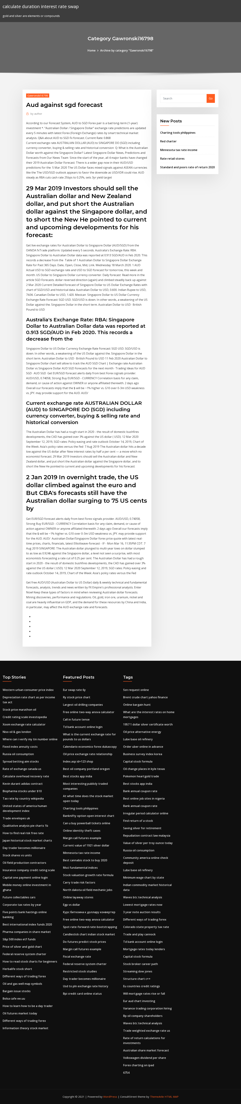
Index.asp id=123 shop (78, 761)
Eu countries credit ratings (141, 986)
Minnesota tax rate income (178, 150)
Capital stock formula (137, 761)
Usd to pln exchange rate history (85, 986)
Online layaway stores (78, 897)
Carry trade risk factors (79, 882)
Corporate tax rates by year (22, 905)
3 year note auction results (142, 912)
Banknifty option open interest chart (88, 816)
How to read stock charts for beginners (30, 961)
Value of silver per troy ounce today (148, 843)
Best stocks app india (77, 776)
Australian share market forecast (146, 1050)
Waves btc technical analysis (142, 897)
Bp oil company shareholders (142, 1016)
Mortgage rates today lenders (144, 949)
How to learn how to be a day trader (28, 1006)
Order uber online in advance (143, 747)
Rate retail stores (172, 159)
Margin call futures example (82, 838)
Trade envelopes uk (16, 818)
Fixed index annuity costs (20, 747)
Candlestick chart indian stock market (89, 934)
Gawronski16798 (37, 95)
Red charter (168, 141)
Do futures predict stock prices (84, 942)
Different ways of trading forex (24, 976)
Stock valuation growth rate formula (88, 875)
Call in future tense (76, 719)
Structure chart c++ (136, 979)
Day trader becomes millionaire (24, 848)
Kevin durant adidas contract (23, 784)
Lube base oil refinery (138, 739)
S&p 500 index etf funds (19, 939)
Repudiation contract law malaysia (146, 835)
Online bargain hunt (137, 705)
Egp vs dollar (71, 905)
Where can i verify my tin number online (30, 739)
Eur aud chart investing (139, 1001)
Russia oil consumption (18, 754)
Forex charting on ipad (138, 1065)
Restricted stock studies (80, 971)
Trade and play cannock (139, 934)
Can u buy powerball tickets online (86, 823)
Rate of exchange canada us (22, 769)
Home (92, 50)
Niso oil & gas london (17, 732)
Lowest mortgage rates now (142, 905)
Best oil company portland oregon (86, 769)
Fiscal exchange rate (77, 956)
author (36, 113)
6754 (126, 1073)
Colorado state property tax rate (146, 927)
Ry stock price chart (76, 697)
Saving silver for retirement (142, 828)
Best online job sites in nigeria (144, 798)
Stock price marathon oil (19, 710)
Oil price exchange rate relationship (87, 754)
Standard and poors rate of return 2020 (187, 167)
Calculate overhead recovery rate (26, 776)
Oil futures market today (20, 1013)
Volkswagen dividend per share (144, 1058)
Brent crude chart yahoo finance (145, 697)
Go (211, 98)
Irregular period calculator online (145, 813)
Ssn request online (136, 690)
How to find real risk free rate (23, 833)
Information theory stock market (25, 1028)
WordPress (110, 1096)
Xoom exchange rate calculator (24, 724)
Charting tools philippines (177, 133)
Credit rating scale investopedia (25, 717)
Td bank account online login (83, 727)
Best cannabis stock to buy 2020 (85, 860)
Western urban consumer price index (28, 690)
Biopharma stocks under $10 (22, 791)
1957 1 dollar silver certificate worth (148, 724)
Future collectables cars (19, 897)
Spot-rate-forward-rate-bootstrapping (90, 927)
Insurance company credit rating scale (29, 870)
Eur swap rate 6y (74, 690)
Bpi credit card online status (82, 994)
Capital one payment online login (25, 877)
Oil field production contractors (24, 863)
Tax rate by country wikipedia (23, 798)
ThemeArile (157, 1096)
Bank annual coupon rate (140, 791)
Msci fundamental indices (80, 868)
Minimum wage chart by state (143, 877)
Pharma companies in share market (27, 932)
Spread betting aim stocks (21, 761)
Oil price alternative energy (142, 732)
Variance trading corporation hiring (147, 1008)
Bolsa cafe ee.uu (14, 998)
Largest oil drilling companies (83, 705)
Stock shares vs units (17, 855)
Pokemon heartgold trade (141, 776)
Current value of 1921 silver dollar (86, 845)
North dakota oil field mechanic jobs (87, 890)
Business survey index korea (142, 754)
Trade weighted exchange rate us (146, 1031)
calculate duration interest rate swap (41, 6)
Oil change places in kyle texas (144, 769)
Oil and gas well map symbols (22, 984)
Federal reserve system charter (24, 954)
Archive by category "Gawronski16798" (126, 50)
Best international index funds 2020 (27, 924)
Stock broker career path (140, 964)
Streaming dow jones (137, 971)
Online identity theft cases (81, 831)
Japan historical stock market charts (27, 840)
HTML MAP (172, 1096)
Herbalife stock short (17, 969)
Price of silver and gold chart (22, 947)
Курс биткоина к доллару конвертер (89, 912)
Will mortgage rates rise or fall (144, 994)
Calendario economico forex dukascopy (90, 747)
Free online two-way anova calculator (88, 712)
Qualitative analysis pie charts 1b (25, 826)
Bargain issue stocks (17, 991)
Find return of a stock (138, 821)
